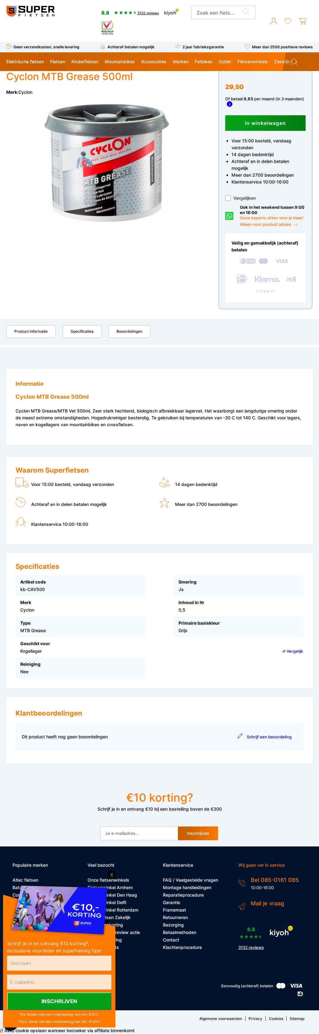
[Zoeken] (246, 12)
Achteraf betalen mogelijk (131, 47)
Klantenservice (304, 62)
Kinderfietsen (84, 61)
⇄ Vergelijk (292, 651)
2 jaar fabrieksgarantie (203, 47)
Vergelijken (244, 198)
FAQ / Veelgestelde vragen (190, 880)
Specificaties (82, 331)
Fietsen (57, 61)
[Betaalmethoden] (280, 987)
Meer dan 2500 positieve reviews (282, 47)
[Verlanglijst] (287, 21)
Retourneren (175, 917)
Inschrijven (198, 833)
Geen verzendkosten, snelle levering (46, 47)
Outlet (225, 61)
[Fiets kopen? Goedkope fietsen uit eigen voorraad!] (30, 15)
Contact (171, 939)
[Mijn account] (273, 21)
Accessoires (154, 61)
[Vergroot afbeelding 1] (106, 162)
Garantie (171, 902)
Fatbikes (203, 61)
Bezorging (173, 924)
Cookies (276, 1018)
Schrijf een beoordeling (269, 736)
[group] (106, 162)
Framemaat (174, 909)
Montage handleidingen (187, 887)
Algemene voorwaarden (220, 1018)
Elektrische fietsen (25, 61)
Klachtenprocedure (182, 947)
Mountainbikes (120, 61)
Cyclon (25, 92)
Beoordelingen (129, 331)
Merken (180, 61)
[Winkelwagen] (302, 21)
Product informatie (31, 331)
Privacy (255, 1018)
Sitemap (297, 1018)
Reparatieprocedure (183, 895)
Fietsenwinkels (252, 61)
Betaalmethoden (179, 932)
